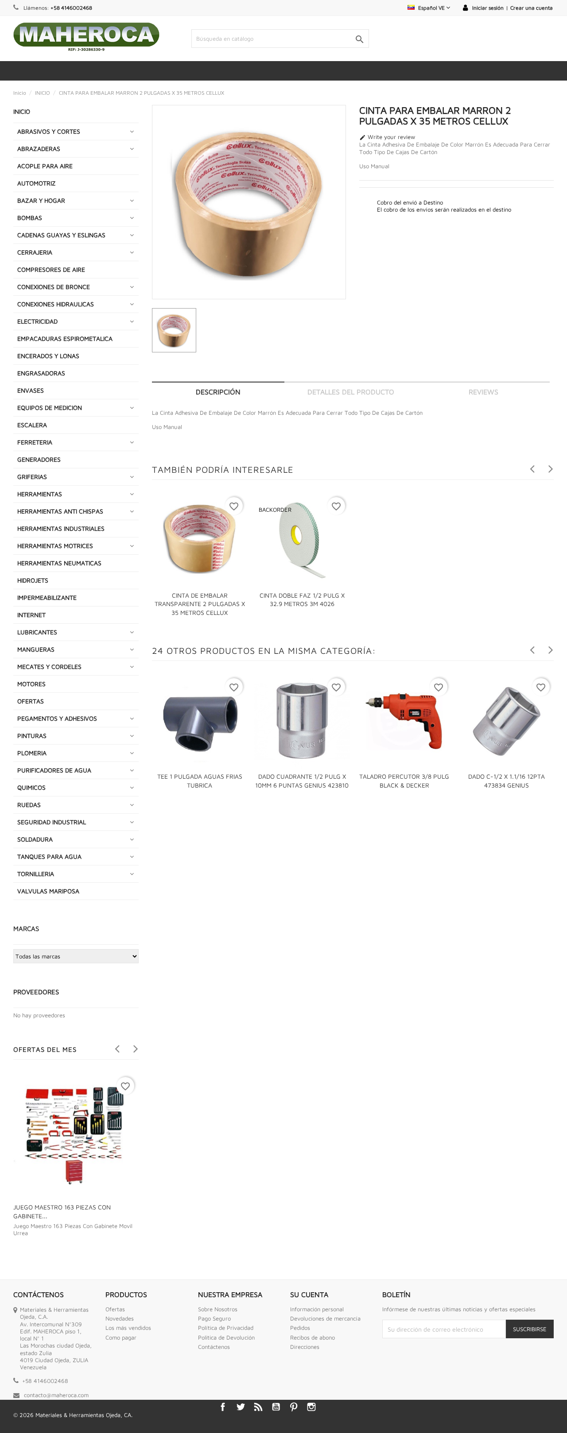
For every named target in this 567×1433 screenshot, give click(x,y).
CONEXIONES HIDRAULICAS (55, 304)
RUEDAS (29, 804)
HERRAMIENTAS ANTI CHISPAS (60, 511)
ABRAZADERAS (38, 148)
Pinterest (293, 1407)
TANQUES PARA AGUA (49, 856)
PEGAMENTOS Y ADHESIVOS (57, 718)
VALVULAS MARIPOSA (48, 891)
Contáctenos (214, 1346)
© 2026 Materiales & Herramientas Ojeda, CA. (72, 1414)
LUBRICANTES (37, 632)
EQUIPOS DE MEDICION (49, 407)
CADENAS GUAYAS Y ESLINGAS (61, 235)
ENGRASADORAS (41, 373)
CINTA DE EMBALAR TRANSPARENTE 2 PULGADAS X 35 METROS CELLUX (200, 604)
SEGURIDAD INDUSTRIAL (51, 822)
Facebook (223, 1407)
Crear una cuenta (531, 7)
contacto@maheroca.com (56, 1394)
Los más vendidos (128, 1327)
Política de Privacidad (225, 1327)
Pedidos (300, 1327)
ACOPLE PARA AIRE (45, 166)
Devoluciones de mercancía (325, 1318)
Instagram (311, 1407)
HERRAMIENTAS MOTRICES (55, 545)
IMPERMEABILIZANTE (47, 597)
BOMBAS (29, 217)
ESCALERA (32, 425)
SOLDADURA (35, 839)
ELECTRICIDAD (37, 321)
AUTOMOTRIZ (36, 183)
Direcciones (304, 1346)
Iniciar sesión (488, 7)
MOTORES (31, 684)
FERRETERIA (34, 442)
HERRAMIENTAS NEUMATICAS (59, 563)
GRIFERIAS (32, 476)
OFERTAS (30, 701)
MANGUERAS (35, 649)
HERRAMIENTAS (39, 494)
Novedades (119, 1318)
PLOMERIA (32, 753)
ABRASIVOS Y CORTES (48, 131)
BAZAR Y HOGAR (41, 200)
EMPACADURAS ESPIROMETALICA (65, 338)
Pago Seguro (214, 1318)
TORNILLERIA (35, 873)
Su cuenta (309, 1294)
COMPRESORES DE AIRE (51, 269)
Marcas (26, 928)
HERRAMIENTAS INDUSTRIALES (61, 528)
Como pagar (120, 1337)
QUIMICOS (31, 787)
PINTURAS (32, 735)
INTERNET (31, 614)
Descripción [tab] (218, 392)
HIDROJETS (32, 580)
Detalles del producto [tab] (350, 392)
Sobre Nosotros (217, 1309)
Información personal (317, 1309)
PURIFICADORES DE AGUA (54, 770)
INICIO (21, 111)
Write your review (387, 137)
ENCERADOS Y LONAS (48, 355)
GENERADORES (39, 459)
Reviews (483, 392)
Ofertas (115, 1309)
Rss (258, 1407)
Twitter (240, 1407)
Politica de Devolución (226, 1337)
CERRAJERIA (34, 252)
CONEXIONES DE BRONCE (53, 286)
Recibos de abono (312, 1337)
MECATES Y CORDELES (49, 666)
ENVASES (30, 390)
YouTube (276, 1407)
